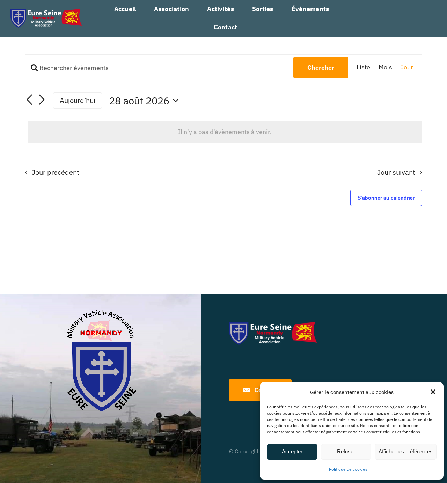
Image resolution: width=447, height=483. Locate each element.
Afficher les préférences (406, 451)
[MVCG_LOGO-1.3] (46, 12)
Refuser (346, 451)
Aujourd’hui (77, 100)
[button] (433, 391)
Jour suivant (396, 172)
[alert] (225, 132)
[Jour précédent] (29, 99)
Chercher (320, 68)
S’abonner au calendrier (386, 197)
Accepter (292, 451)
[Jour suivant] (42, 99)
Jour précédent (55, 172)
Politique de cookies (348, 469)
